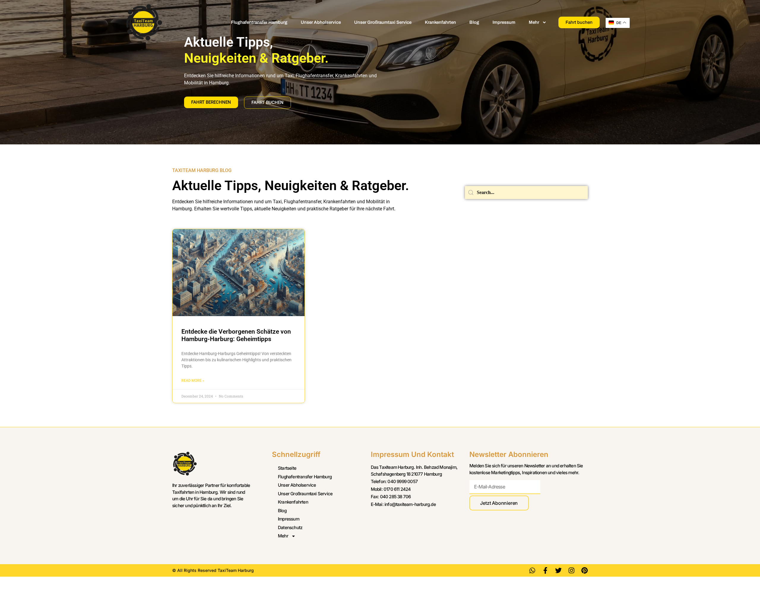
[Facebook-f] (545, 570)
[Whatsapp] (532, 570)
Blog (474, 22)
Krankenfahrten (440, 22)
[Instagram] (571, 570)
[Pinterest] (584, 570)
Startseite (287, 468)
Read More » (192, 380)
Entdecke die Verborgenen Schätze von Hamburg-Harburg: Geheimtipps (236, 335)
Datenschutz (290, 527)
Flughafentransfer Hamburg (259, 22)
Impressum (504, 22)
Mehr (534, 22)
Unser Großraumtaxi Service (382, 22)
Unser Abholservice (321, 22)
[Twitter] (558, 570)
